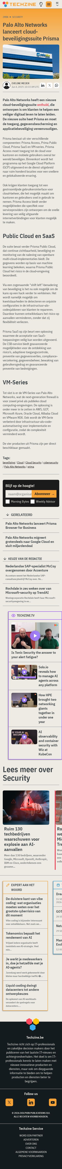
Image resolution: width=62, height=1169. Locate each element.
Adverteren (31, 1139)
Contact (31, 1147)
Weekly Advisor (45, 501)
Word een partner (31, 1135)
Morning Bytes (20, 501)
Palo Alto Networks (14, 466)
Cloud (20, 462)
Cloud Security (33, 462)
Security (17, 17)
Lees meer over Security (28, 773)
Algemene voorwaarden (31, 1152)
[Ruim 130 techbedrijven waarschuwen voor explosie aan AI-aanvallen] (26, 807)
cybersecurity (50, 462)
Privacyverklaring (31, 1156)
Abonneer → (44, 494)
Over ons (31, 1143)
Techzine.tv (26, 615)
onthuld (43, 104)
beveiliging (9, 462)
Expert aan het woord (22, 887)
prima (31, 466)
